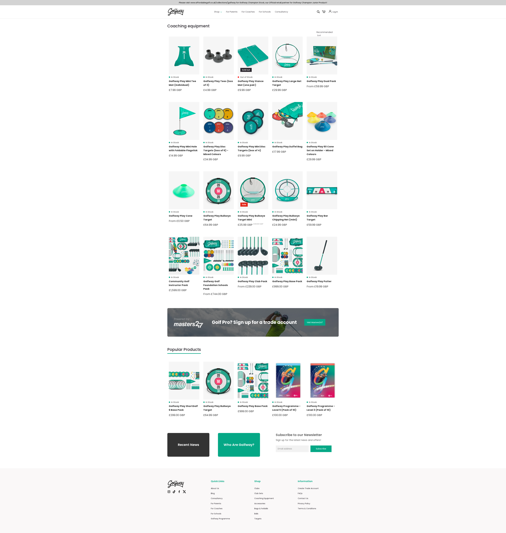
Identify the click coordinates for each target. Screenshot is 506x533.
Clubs (256, 488)
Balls (256, 513)
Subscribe (321, 448)
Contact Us (303, 498)
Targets (257, 518)
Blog (213, 493)
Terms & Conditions (307, 508)
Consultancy (281, 11)
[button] (318, 12)
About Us (215, 488)
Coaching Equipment (264, 498)
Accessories (259, 503)
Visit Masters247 (315, 322)
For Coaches (248, 11)
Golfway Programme (220, 518)
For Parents (231, 11)
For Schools (265, 11)
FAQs (300, 493)
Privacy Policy (304, 503)
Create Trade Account (308, 488)
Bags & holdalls (261, 508)
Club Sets (258, 493)
